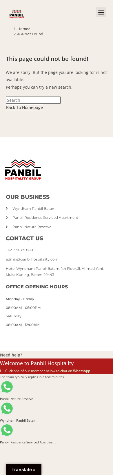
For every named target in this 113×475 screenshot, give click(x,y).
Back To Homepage (24, 107)
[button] (101, 12)
